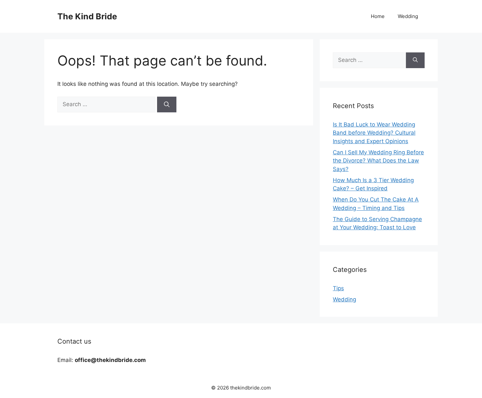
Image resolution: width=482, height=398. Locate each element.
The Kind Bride (87, 16)
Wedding (408, 16)
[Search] (166, 104)
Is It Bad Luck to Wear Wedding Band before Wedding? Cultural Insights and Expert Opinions (374, 132)
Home (378, 16)
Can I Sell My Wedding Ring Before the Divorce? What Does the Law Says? (378, 160)
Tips (338, 288)
